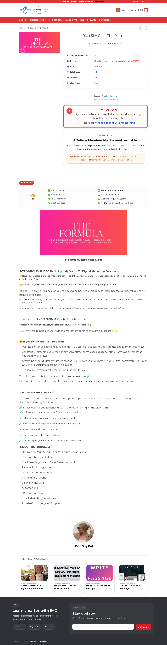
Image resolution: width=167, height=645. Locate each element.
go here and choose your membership (113, 122)
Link (95, 72)
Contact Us (19, 627)
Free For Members (38, 28)
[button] (124, 10)
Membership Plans (40, 20)
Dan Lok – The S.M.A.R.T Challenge (131, 587)
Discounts (71, 20)
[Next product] (141, 28)
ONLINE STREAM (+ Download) (108, 61)
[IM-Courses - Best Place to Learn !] (34, 10)
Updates (91, 20)
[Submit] (118, 10)
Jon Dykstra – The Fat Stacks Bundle (65, 587)
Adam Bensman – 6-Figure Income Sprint (32, 587)
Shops (22, 20)
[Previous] (19, 580)
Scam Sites (105, 20)
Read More (99, 2)
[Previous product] (145, 28)
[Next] (147, 580)
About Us (144, 2)
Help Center (34, 627)
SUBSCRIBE (143, 627)
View (96, 83)
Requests (57, 20)
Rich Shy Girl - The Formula (107, 100)
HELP (82, 20)
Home (22, 28)
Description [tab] (27, 183)
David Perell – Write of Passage (98, 587)
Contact (135, 2)
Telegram (49, 627)
